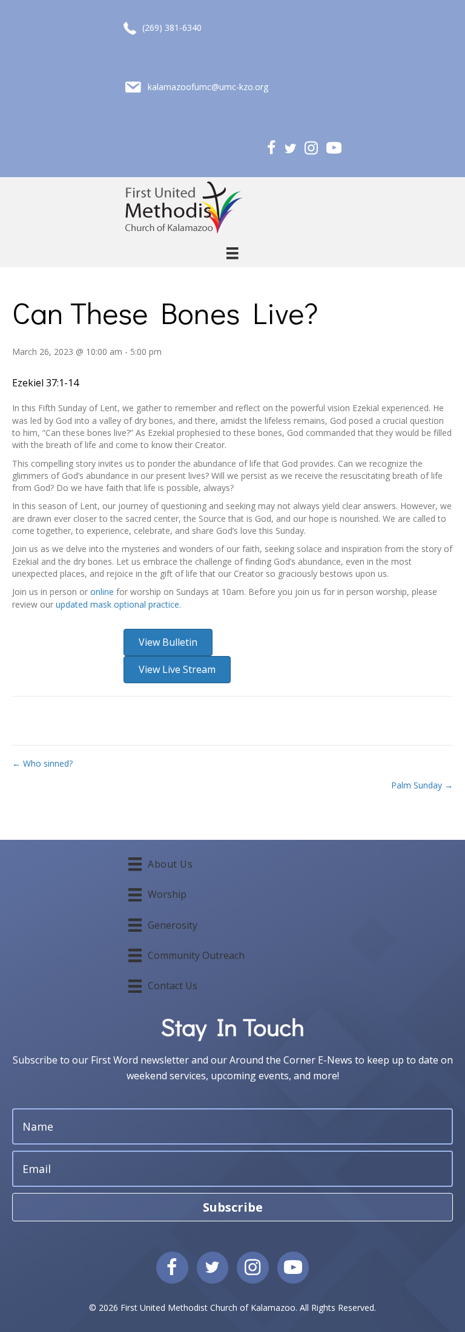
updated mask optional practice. (118, 604)
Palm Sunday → (422, 785)
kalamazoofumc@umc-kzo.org (208, 87)
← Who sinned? (42, 763)
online (102, 591)
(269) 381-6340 (172, 27)
